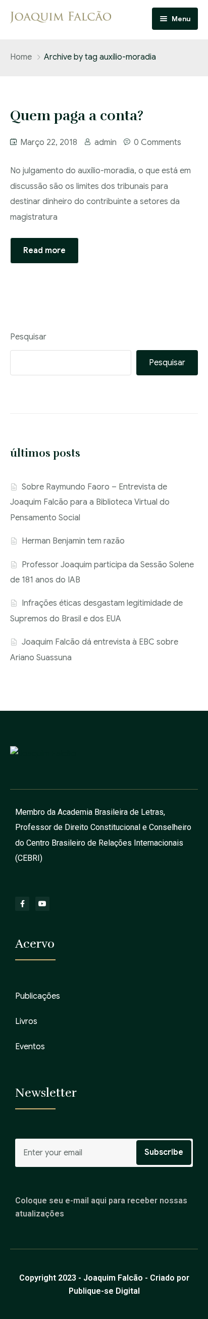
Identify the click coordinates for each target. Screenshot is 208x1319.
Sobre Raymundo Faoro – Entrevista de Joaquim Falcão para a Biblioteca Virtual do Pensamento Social (90, 502)
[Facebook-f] (22, 904)
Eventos (30, 1047)
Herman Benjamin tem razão (73, 541)
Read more (44, 251)
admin (105, 142)
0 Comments (157, 142)
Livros (26, 1021)
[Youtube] (42, 904)
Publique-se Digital (104, 1291)
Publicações (37, 996)
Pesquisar (28, 337)
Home (21, 57)
